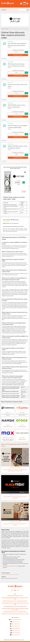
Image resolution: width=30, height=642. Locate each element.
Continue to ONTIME (18, 55)
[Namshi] (8, 420)
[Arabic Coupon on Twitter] (15, 590)
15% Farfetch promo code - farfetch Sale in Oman (15, 601)
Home (3, 28)
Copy (26, 52)
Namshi (8, 425)
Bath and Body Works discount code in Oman (15, 606)
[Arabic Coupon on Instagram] (12, 590)
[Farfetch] (8, 407)
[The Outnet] (22, 432)
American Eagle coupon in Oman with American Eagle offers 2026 (15, 609)
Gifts (17, 574)
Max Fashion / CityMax (8, 437)
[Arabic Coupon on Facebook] (18, 590)
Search (3, 9)
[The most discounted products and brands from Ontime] (15, 511)
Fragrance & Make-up (12, 574)
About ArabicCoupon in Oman (15, 595)
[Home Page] (7, 3)
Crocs (22, 425)
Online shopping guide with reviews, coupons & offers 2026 (15, 598)
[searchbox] (16, 10)
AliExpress (22, 412)
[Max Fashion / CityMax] (8, 432)
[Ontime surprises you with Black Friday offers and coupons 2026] (15, 484)
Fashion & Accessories (5, 574)
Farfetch (8, 412)
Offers (7, 28)
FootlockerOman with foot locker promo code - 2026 (15, 613)
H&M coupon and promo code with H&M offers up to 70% (15, 603)
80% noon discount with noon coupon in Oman (15, 611)
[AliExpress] (22, 407)
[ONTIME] (15, 19)
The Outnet (22, 437)
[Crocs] (22, 420)
